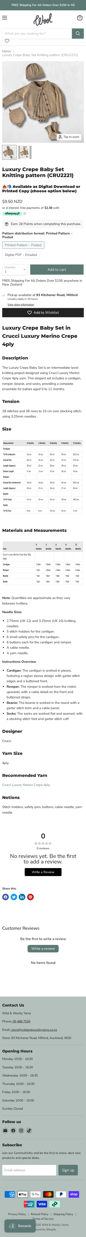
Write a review (43, 948)
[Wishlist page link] (7, 41)
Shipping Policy (63, 1214)
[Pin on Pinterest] (30, 897)
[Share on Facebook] (5, 897)
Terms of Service (43, 1219)
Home (6, 51)
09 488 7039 (21, 1021)
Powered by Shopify (43, 1229)
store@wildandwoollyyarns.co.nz (33, 1030)
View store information (20, 304)
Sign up (68, 1170)
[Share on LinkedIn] (22, 897)
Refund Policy (40, 1214)
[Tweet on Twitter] (14, 897)
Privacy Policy (17, 1214)
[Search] (78, 33)
